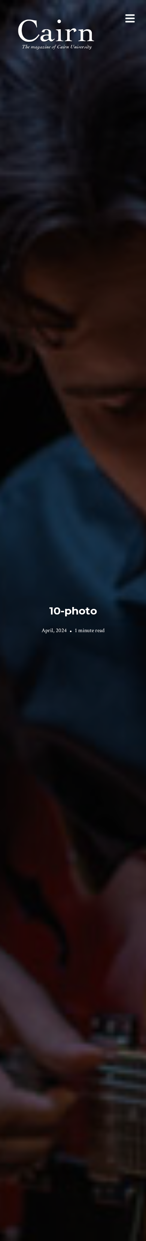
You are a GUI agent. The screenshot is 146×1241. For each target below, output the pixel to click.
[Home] (57, 33)
